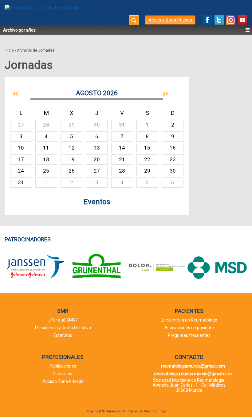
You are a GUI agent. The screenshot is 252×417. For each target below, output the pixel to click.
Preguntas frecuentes (189, 335)
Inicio (9, 50)
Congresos (63, 373)
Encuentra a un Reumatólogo (189, 320)
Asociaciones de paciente (189, 327)
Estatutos (62, 335)
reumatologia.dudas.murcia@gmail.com (193, 373)
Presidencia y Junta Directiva (63, 327)
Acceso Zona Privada (170, 20)
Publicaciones (62, 366)
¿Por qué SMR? (63, 320)
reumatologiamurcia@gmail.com (193, 366)
